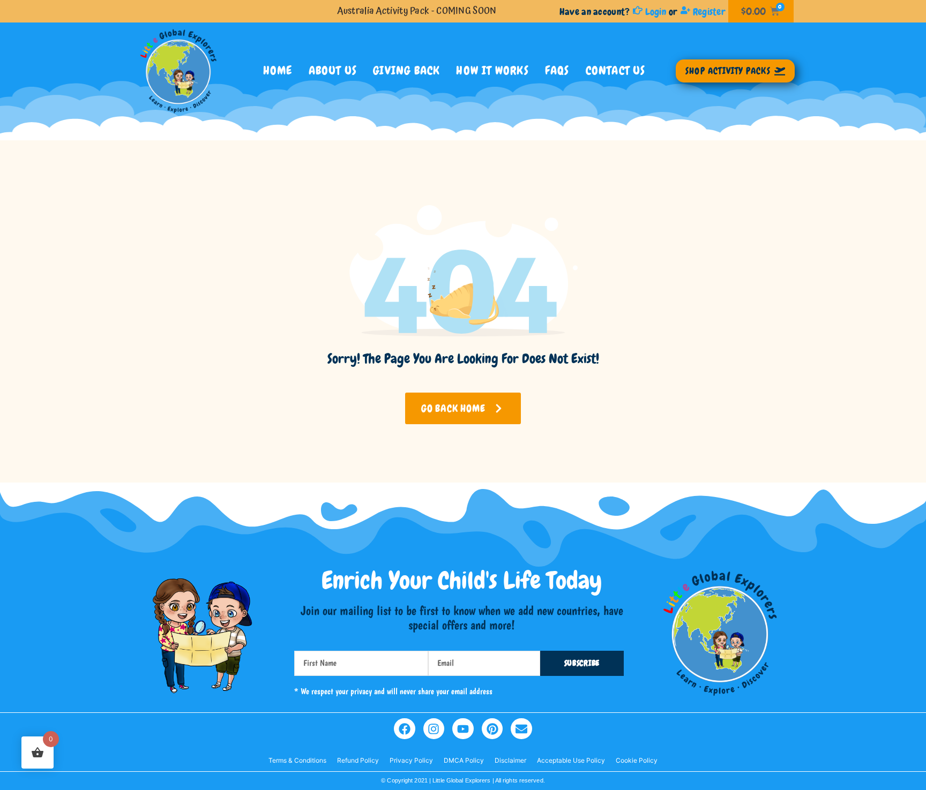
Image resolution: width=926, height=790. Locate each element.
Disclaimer (510, 760)
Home (278, 70)
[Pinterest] (492, 729)
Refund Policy (358, 760)
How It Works (492, 70)
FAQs (557, 70)
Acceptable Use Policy (571, 760)
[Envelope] (521, 729)
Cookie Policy (637, 760)
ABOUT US (333, 70)
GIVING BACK (406, 70)
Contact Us (616, 70)
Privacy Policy (411, 760)
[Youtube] (463, 729)
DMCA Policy (464, 760)
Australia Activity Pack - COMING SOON (416, 11)
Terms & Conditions (297, 760)
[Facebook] (404, 729)
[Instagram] (434, 729)
